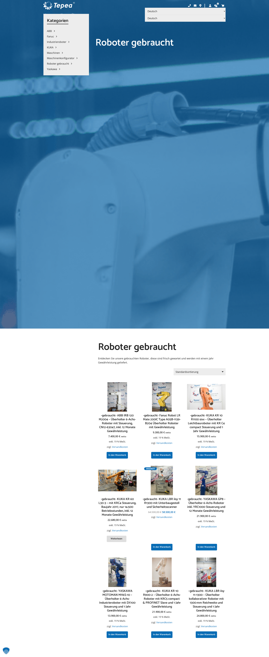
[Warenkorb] (223, 5)
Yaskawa (52, 69)
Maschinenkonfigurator (61, 58)
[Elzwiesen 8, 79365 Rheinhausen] (200, 5)
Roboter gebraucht (58, 63)
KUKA (50, 47)
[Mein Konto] (210, 5)
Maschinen (54, 52)
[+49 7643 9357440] (189, 5)
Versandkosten (120, 446)
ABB (50, 31)
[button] (117, 455)
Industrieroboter (57, 42)
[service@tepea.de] (195, 5)
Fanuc (51, 36)
